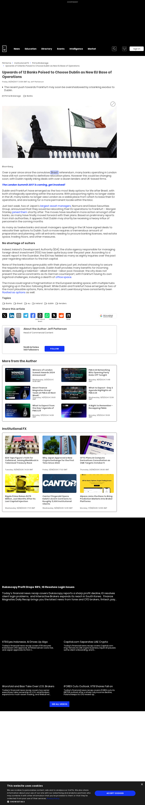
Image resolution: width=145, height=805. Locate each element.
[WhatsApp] (47, 315)
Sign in (136, 48)
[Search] (114, 48)
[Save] (68, 316)
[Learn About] (40, 317)
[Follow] (54, 316)
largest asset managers (55, 206)
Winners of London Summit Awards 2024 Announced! (43, 372)
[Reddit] (61, 315)
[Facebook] (32, 315)
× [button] (142, 784)
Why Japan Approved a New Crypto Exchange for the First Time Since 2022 (58, 460)
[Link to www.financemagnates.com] (17, 375)
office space (63, 277)
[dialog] (72, 793)
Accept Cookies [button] (115, 793)
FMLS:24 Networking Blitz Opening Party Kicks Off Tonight (99, 372)
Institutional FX (21, 63)
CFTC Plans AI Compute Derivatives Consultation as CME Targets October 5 (95, 460)
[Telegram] (25, 315)
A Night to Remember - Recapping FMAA (101, 406)
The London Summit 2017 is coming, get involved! (33, 184)
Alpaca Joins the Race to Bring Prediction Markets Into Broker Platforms (96, 499)
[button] (49, 801)
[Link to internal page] (12, 335)
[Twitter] (4, 315)
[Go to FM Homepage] (4, 48)
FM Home (6, 63)
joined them (19, 212)
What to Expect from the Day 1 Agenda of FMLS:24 (43, 408)
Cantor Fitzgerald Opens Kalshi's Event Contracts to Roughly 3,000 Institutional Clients (57, 500)
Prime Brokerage (40, 63)
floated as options (13, 292)
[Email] (18, 315)
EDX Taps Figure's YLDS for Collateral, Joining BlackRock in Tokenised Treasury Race (21, 460)
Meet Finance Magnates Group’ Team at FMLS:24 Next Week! (44, 391)
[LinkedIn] (11, 315)
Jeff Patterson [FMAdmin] (37, 82)
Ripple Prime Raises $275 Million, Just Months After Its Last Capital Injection (20, 499)
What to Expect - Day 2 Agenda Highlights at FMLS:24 (101, 390)
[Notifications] (124, 48)
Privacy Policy (53, 798)
